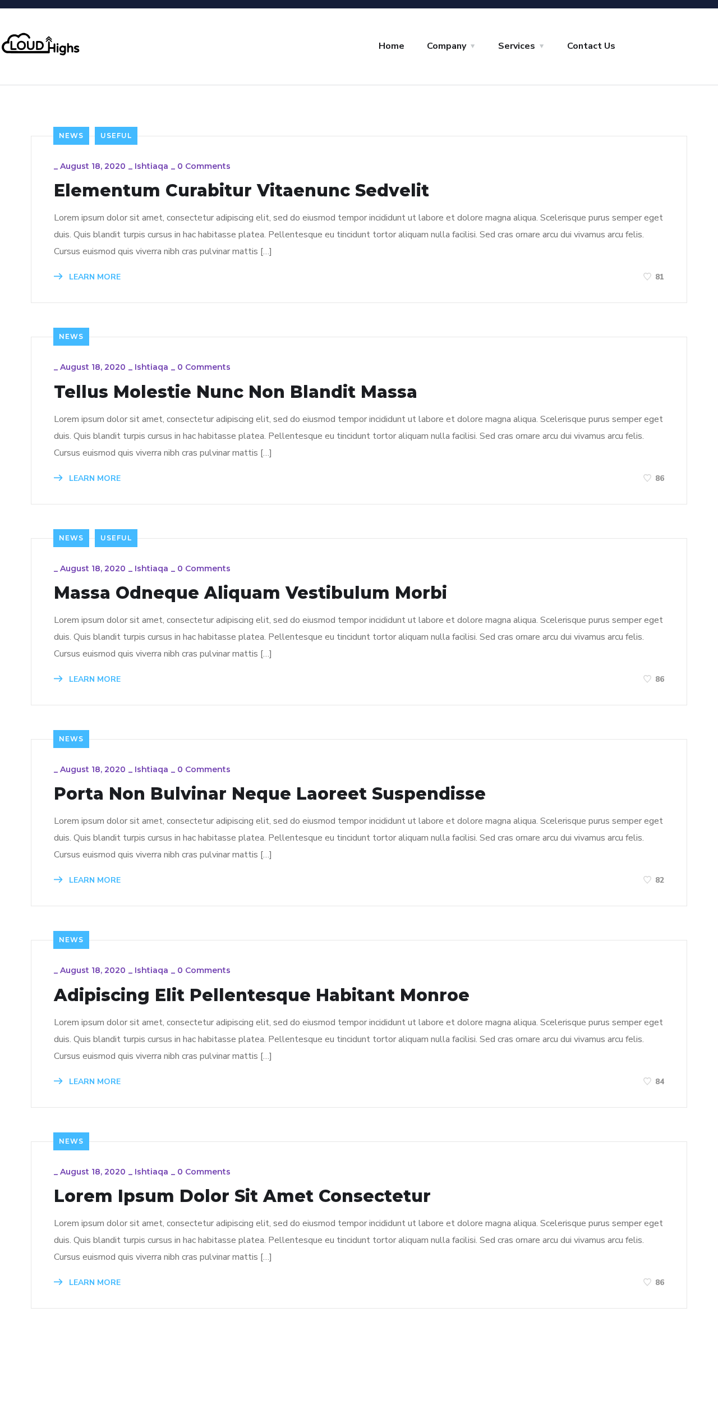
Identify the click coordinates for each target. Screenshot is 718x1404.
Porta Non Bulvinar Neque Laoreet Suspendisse (270, 794)
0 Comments (204, 166)
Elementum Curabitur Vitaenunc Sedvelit (241, 191)
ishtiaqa (151, 166)
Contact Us (591, 46)
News (71, 135)
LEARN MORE (94, 277)
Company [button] (446, 46)
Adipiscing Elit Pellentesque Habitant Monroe (262, 995)
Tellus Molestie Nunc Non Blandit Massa (235, 392)
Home (391, 46)
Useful (116, 135)
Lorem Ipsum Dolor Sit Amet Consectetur (242, 1196)
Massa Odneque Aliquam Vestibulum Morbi (250, 593)
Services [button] (516, 46)
